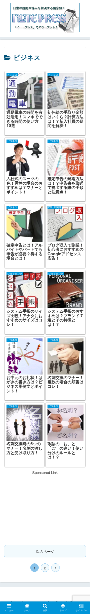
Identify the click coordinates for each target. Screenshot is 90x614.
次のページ (45, 551)
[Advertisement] (45, 507)
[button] (80, 491)
